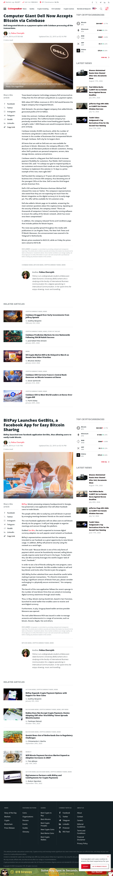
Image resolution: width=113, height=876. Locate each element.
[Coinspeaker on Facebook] (92, 2)
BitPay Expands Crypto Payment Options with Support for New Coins (46, 694)
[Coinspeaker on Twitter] (96, 2)
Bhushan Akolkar (34, 361)
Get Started (96, 872)
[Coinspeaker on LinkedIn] (104, 2)
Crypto (6, 820)
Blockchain (8, 824)
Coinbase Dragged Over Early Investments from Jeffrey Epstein (47, 316)
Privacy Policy (82, 843)
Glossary (26, 832)
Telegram (11, 115)
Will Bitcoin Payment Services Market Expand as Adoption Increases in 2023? (48, 756)
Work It (28, 752)
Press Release (9, 828)
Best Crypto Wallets (45, 838)
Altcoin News (31, 689)
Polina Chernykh (17, 33)
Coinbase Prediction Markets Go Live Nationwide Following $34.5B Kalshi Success (48, 336)
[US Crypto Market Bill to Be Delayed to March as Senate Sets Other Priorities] (13, 357)
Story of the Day (54, 331)
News (24, 9)
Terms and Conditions (81, 831)
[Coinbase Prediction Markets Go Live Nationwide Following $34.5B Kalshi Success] (13, 337)
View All (104, 57)
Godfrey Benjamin (34, 321)
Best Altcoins (46, 819)
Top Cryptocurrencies (90, 14)
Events (25, 824)
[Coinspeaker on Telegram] (100, 2)
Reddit (10, 119)
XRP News (64, 709)
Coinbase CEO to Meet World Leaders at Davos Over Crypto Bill (49, 396)
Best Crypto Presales (45, 824)
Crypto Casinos (69, 9)
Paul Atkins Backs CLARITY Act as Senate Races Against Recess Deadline (98, 91)
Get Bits (31, 530)
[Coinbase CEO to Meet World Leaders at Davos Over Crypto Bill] (13, 397)
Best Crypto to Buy (46, 814)
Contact (80, 816)
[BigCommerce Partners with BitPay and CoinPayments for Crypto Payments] (13, 778)
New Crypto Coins (47, 829)
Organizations (28, 816)
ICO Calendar (56, 9)
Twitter (10, 108)
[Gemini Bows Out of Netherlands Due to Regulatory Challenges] (13, 737)
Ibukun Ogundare (34, 781)
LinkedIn (10, 123)
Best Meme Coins (47, 833)
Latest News (84, 63)
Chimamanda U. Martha (37, 741)
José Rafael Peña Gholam (37, 341)
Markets (7, 816)
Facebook (11, 104)
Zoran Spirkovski (34, 381)
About (79, 813)
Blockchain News (32, 709)
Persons (26, 820)
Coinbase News (27, 265)
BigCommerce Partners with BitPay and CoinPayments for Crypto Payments (44, 776)
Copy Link (11, 127)
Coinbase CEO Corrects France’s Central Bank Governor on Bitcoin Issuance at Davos (46, 376)
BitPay (24, 504)
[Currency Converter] (107, 8)
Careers (80, 820)
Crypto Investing (42, 9)
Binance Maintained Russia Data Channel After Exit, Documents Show (98, 74)
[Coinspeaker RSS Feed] (108, 2)
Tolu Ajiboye (32, 761)
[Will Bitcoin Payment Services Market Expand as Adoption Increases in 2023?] (13, 757)
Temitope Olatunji (35, 721)
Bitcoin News (38, 265)
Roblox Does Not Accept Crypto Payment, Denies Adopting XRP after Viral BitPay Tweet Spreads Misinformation (48, 715)
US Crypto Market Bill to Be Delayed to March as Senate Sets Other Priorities (47, 356)
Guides (32, 9)
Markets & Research (84, 9)
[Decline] (108, 856)
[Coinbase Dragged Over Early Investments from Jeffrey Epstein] (13, 317)
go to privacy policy (99, 866)
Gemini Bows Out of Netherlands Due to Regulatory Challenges (49, 736)
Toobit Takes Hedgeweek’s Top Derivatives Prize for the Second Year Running (99, 122)
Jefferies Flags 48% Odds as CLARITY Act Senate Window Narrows (99, 106)
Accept (85, 866)
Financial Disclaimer (81, 838)
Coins (25, 813)
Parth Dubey (32, 401)
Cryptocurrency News (52, 265)
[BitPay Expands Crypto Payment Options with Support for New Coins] (13, 695)
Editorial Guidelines (81, 825)
